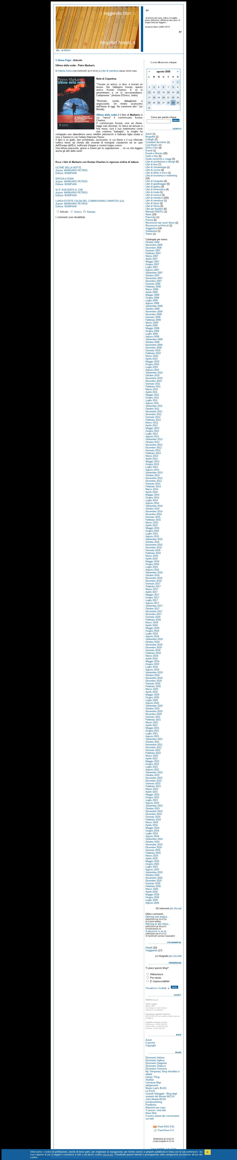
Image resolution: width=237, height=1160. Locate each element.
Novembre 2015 (154, 544)
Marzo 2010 (152, 356)
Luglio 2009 (152, 333)
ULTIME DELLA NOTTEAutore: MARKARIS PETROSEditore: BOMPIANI (72, 170)
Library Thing (152, 1077)
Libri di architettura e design (160, 161)
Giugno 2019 (152, 664)
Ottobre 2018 (152, 642)
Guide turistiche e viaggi (158, 158)
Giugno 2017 (152, 597)
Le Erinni (150, 1090)
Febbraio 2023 (153, 786)
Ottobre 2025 (152, 875)
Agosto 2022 (152, 769)
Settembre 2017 (154, 605)
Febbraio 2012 (153, 419)
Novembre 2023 (154, 811)
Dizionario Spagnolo (156, 1063)
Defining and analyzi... (157, 916)
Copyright (151, 1045)
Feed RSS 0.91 (165, 1126)
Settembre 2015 (154, 539)
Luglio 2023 (152, 800)
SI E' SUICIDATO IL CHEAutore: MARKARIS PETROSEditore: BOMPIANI (72, 192)
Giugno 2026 (152, 897)
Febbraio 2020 (153, 686)
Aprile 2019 (152, 658)
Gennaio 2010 (153, 350)
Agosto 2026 (152, 902)
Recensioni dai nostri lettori (160, 222)
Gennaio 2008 (153, 283)
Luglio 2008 (152, 300)
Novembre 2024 (154, 844)
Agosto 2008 (152, 303)
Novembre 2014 (154, 511)
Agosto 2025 (152, 869)
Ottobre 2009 (152, 342)
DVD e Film (152, 147)
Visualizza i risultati (156, 988)
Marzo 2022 (152, 755)
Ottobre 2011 (152, 408)
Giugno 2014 (152, 497)
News (148, 214)
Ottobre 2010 (152, 375)
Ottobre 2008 (152, 308)
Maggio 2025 (152, 861)
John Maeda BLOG (156, 1099)
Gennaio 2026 (153, 883)
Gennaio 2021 (153, 716)
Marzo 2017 (152, 589)
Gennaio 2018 (153, 617)
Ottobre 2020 (152, 708)
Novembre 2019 (154, 678)
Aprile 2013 (152, 458)
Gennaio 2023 (153, 783)
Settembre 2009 (154, 339)
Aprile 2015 (152, 525)
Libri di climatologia (156, 167)
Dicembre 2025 (154, 880)
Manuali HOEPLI (154, 211)
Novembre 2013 (154, 478)
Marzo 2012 (152, 422)
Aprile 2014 (152, 492)
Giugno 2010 (152, 364)
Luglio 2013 (152, 467)
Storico (77, 211)
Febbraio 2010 (153, 353)
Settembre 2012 (154, 439)
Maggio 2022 (152, 761)
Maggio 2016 (152, 561)
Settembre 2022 (154, 772)
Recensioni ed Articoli (157, 225)
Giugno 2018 (152, 630)
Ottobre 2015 (152, 542)
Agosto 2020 (152, 703)
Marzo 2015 (152, 522)
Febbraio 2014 (153, 486)
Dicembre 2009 (154, 347)
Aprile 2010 (152, 358)
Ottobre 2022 (152, 775)
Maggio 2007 (152, 261)
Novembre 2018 (154, 644)
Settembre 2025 (154, 872)
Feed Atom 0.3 (165, 1130)
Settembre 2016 (154, 572)
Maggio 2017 (152, 594)
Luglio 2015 (152, 533)
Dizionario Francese (156, 1068)
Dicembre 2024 (154, 847)
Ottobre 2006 (152, 242)
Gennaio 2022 (153, 750)
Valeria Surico (65, 70)
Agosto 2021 (152, 736)
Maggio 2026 (152, 894)
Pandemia (151, 1104)
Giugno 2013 (152, 464)
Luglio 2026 (152, 900)
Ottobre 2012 (152, 442)
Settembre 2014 (154, 505)
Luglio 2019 (152, 667)
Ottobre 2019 (152, 675)
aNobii (149, 1074)
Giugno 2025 (152, 864)
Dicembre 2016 (154, 580)
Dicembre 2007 (154, 281)
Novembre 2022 (154, 778)
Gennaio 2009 (153, 317)
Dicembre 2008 (154, 314)
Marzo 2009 (152, 322)
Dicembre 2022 (154, 780)
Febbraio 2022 (153, 753)
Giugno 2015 (152, 530)
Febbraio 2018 (153, 619)
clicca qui (108, 1154)
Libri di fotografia (154, 181)
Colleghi (150, 139)
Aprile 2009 (152, 325)
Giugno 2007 (152, 264)
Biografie (150, 136)
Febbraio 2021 (153, 719)
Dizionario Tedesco (156, 1066)
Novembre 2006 (154, 245)
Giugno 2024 (152, 830)
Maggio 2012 (152, 428)
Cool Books (152, 145)
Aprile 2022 (152, 758)
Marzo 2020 (152, 689)
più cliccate (175, 956)
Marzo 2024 (152, 822)
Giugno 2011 (152, 397)
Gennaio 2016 (153, 550)
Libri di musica (153, 195)
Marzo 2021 (152, 722)
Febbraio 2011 (153, 386)
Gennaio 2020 (153, 683)
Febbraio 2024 (153, 819)
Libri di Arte (152, 164)
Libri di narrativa (109, 70)
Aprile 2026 (152, 891)
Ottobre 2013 (152, 475)
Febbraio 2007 (153, 253)
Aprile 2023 (152, 791)
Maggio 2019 (152, 661)
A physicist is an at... (157, 931)
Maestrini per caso (155, 1107)
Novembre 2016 (154, 578)
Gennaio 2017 (153, 583)
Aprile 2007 (152, 258)
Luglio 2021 (152, 733)
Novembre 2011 (154, 411)
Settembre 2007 (154, 272)
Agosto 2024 (152, 836)
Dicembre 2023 (154, 814)
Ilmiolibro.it (174, 1071)
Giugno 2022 (152, 764)
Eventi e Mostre (154, 153)
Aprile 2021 (152, 725)
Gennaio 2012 (153, 417)
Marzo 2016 (152, 555)
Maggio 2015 (152, 528)
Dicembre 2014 (154, 514)
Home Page (64, 60)
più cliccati (175, 908)
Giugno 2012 (152, 431)
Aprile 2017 (152, 592)
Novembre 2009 (154, 344)
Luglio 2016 (152, 567)
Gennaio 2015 (153, 517)
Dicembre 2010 (154, 381)
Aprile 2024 (152, 825)
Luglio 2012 (152, 433)
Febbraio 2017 (153, 586)
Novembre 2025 (154, 877)
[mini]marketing (154, 1102)
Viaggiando (151, 950)
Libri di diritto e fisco (156, 172)
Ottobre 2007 (152, 275)
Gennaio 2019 (153, 650)
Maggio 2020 (152, 694)
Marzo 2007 (152, 256)
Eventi (149, 150)
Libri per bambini (154, 208)
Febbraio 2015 (153, 519)
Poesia (149, 220)
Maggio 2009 (152, 328)
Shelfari (150, 1079)
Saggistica (151, 228)
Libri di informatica (155, 189)
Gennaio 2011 (153, 383)
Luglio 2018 (152, 633)
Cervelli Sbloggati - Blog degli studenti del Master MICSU (161, 1095)
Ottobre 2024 (152, 841)
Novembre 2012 (154, 444)
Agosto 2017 (152, 603)
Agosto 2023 (152, 803)
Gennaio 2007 (153, 250)
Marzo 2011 (152, 389)
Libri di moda (152, 192)
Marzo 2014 (152, 489)
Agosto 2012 (152, 436)
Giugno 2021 (152, 730)
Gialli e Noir (152, 156)
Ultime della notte (106, 114)
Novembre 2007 (154, 278)
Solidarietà (151, 231)
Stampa (90, 211)
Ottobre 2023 (152, 808)
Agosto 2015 (152, 536)
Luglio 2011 (152, 400)
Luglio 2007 (152, 267)
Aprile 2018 (152, 625)
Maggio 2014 (152, 494)
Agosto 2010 (152, 369)
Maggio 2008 (152, 295)
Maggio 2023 (152, 794)
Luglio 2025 (152, 866)
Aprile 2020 (152, 691)
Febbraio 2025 (153, 852)
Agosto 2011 (152, 403)
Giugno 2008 (152, 297)
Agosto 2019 (152, 669)
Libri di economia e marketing (161, 175)
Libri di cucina (153, 170)
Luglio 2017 (152, 600)
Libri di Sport (152, 203)
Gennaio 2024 (153, 816)
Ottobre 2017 (152, 608)
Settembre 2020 (154, 705)
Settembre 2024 (154, 839)
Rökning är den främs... (158, 924)
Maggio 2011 (152, 394)
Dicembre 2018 (154, 647)
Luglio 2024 (152, 833)
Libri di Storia (153, 206)
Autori (149, 134)
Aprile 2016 (152, 558)
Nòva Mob (151, 1113)
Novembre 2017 (154, 611)
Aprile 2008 (152, 292)
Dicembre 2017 (154, 614)
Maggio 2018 (152, 628)
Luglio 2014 (152, 500)
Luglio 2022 (152, 766)
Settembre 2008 (154, 306)
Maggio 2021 (152, 728)
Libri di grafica (153, 186)
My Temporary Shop (156, 1071)
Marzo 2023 (152, 789)
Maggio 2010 (152, 361)
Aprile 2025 (152, 858)
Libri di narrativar (154, 200)
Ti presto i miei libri (156, 1110)
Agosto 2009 (152, 336)
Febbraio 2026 (153, 886)
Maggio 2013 (152, 461)
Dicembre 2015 (154, 547)
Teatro (149, 233)
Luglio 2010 (152, 367)
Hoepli (149, 947)
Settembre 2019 (154, 672)
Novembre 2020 (154, 711)
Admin (67, 50)
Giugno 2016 (152, 564)
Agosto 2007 (152, 270)
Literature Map (153, 1082)
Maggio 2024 (152, 828)
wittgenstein (152, 1085)
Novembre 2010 (154, 378)
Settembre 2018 (154, 639)
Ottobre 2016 (152, 575)
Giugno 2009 (152, 331)
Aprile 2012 (152, 425)
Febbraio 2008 (153, 286)
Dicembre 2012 (154, 447)
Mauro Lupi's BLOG (156, 1088)
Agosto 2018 (152, 636)
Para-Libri (151, 217)
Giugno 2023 (152, 797)
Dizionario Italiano (155, 1057)
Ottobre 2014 (152, 508)
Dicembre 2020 (154, 714)
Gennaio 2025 (153, 850)
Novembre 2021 (154, 744)
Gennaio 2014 (153, 483)
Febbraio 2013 (153, 453)
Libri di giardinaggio (156, 183)
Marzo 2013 (152, 456)
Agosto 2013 (152, 469)
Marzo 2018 (152, 622)
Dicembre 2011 (153, 414)
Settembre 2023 (154, 805)
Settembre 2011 (154, 406)
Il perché (150, 1042)
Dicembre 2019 (154, 680)
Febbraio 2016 (153, 553)
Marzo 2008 (152, 289)
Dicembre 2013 (154, 481)
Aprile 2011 (151, 392)
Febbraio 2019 (153, 653)
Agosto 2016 (152, 569)
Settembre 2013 (154, 472)
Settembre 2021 (154, 739)
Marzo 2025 (152, 855)
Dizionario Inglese (155, 1060)
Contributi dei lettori (156, 142)
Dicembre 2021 (154, 747)
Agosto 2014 (152, 503)
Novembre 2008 (154, 311)
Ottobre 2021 (152, 741)
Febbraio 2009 (153, 320)
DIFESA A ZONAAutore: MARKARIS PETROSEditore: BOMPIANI (72, 181)
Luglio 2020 (152, 700)
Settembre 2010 (154, 372)
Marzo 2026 (152, 889)
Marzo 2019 (152, 655)
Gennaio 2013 (153, 450)
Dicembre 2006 (154, 247)
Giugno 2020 (152, 697)
